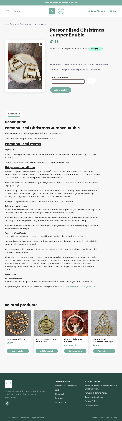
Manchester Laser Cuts (66, 385)
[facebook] (7, 403)
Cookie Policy (91, 401)
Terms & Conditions (94, 397)
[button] (41, 44)
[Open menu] (7, 11)
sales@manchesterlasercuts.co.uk (101, 385)
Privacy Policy (91, 405)
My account (60, 402)
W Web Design (103, 417)
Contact (59, 398)
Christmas (15, 24)
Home (7, 24)
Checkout (59, 394)
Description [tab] (14, 113)
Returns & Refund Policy (96, 393)
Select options (75, 351)
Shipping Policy (92, 388)
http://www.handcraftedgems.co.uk (80, 286)
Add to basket (60, 90)
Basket (58, 390)
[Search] (52, 11)
